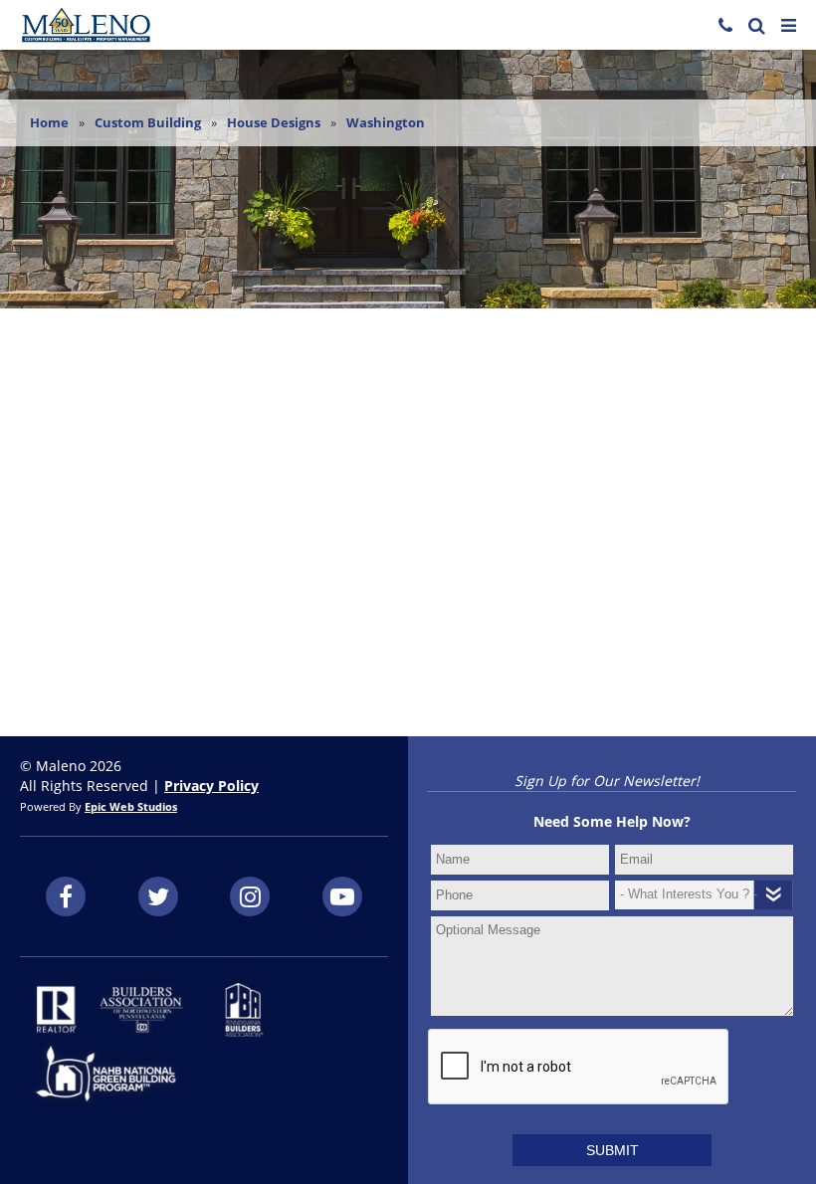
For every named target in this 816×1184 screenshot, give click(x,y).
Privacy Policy (211, 785)
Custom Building (148, 122)
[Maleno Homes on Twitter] (158, 896)
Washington (385, 122)
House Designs (273, 122)
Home (49, 122)
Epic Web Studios (131, 807)
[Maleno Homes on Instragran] (250, 896)
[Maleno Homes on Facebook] (66, 896)
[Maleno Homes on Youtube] (342, 896)
